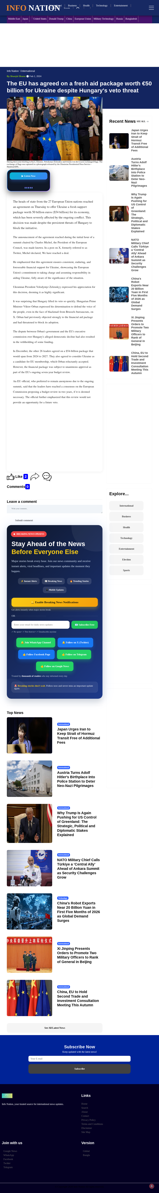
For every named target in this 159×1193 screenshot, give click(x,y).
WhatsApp (8, 1155)
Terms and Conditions (92, 1124)
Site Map (85, 1132)
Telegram (8, 1167)
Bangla (86, 1155)
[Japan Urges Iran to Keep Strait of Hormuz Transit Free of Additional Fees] (120, 141)
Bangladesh (131, 18)
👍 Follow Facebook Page (36, 654)
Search (84, 1107)
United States (39, 18)
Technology (102, 5)
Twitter (6, 1163)
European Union (83, 18)
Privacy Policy (88, 1120)
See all (141, 121)
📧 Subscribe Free (84, 624)
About (84, 1112)
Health (86, 5)
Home (84, 1103)
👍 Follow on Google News (55, 666)
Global (86, 1151)
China (69, 18)
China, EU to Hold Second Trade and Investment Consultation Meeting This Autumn (139, 363)
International (28, 71)
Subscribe (79, 1068)
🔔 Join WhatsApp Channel (36, 642)
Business (72, 5)
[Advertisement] (79, 45)
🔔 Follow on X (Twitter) (75, 642)
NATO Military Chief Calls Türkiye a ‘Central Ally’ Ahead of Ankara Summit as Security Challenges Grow (78, 869)
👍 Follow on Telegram (74, 654)
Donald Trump (56, 18)
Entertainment (121, 5)
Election (126, 559)
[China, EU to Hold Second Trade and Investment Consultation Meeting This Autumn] (120, 364)
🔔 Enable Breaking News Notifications (54, 602)
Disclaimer (86, 1128)
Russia (119, 18)
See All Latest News (54, 1028)
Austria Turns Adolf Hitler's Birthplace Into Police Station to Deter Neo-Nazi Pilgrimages (139, 172)
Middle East (14, 18)
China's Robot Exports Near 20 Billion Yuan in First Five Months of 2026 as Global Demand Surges (78, 912)
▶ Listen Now (29, 177)
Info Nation (13, 71)
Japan (25, 18)
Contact (85, 1116)
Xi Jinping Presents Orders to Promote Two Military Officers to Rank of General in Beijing (140, 331)
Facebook (8, 1159)
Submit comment (24, 520)
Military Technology (104, 18)
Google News (10, 1151)
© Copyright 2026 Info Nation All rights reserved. (79, 1186)
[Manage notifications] (151, 1186)
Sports (67, 8)
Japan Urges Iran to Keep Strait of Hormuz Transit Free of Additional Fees (139, 140)
